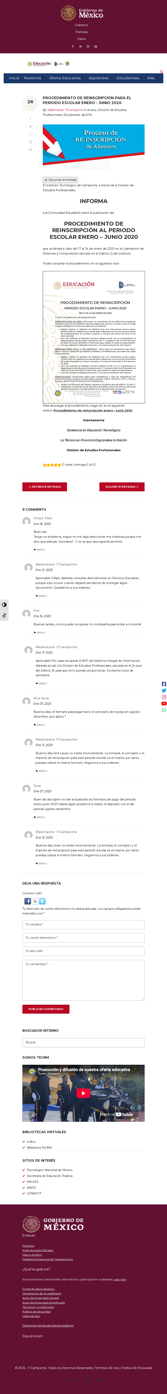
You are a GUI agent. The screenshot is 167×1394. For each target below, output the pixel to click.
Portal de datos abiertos (38, 1289)
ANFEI (31, 1188)
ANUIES (32, 1182)
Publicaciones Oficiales (37, 1250)
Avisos (91, 110)
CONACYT (34, 1193)
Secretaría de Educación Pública (50, 1176)
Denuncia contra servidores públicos (48, 1325)
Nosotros (32, 78)
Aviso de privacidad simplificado (43, 1302)
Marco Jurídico (32, 1254)
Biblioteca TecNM (39, 1147)
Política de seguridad (36, 1311)
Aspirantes (99, 78)
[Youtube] (95, 47)
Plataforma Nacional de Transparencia (47, 1259)
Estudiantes (128, 78)
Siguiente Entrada (120, 486)
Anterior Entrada (46, 486)
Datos (81, 39)
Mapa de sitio (31, 1316)
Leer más (120, 1279)
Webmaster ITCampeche (65, 110)
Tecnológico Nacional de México (50, 1170)
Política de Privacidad (137, 1368)
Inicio (14, 78)
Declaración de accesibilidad (41, 1293)
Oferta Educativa (65, 78)
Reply (41, 549)
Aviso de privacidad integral (40, 1298)
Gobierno (81, 25)
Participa (81, 32)
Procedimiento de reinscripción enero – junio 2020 (93, 410)
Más (151, 78)
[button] (28, 900)
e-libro (31, 1142)
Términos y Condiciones (38, 1307)
